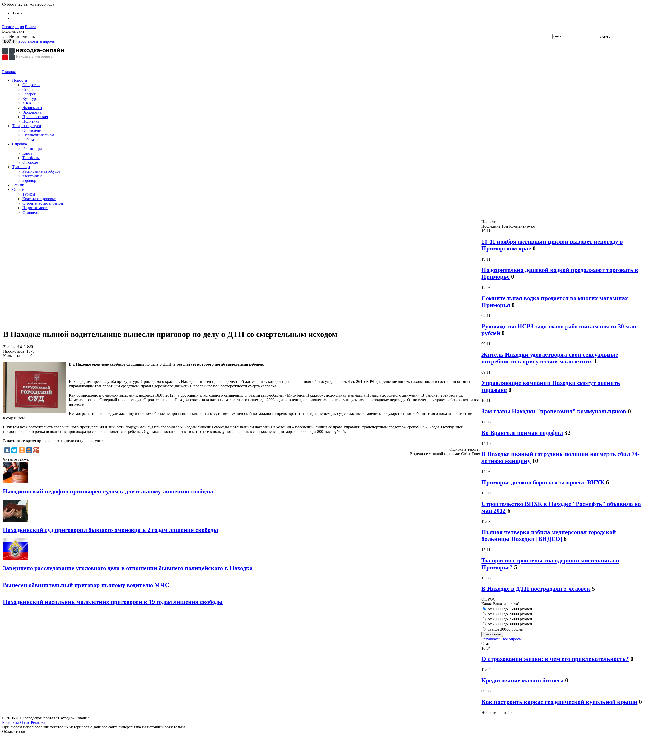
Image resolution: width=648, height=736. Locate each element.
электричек (32, 176)
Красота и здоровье (39, 199)
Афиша (18, 185)
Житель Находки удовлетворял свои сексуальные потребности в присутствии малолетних (549, 358)
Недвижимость (35, 208)
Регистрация (13, 27)
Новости (19, 80)
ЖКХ (27, 103)
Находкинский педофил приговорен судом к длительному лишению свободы (108, 491)
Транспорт (21, 167)
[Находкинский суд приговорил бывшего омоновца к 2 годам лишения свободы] (15, 520)
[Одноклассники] (22, 450)
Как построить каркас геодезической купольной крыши (559, 702)
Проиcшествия (35, 117)
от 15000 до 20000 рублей (509, 614)
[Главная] (33, 68)
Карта (27, 153)
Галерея (29, 94)
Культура (30, 98)
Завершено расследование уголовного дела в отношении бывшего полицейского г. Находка (128, 568)
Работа (28, 139)
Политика (30, 121)
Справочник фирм (38, 135)
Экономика (32, 107)
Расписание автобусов (41, 171)
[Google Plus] (36, 450)
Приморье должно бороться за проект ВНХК (542, 482)
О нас (25, 722)
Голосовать (492, 634)
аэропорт (30, 180)
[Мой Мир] (29, 450)
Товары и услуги (26, 126)
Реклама (38, 722)
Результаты (490, 639)
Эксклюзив (32, 112)
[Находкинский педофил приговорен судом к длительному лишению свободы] (15, 482)
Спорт (27, 89)
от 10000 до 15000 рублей (509, 609)
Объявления (32, 130)
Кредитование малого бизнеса (522, 680)
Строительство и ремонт (43, 203)
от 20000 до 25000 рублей (509, 619)
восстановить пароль (36, 41)
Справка (19, 144)
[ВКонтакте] (7, 450)
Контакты (10, 722)
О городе (30, 162)
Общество (31, 85)
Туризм (28, 194)
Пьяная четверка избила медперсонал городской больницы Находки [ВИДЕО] (548, 535)
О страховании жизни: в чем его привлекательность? (555, 659)
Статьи (18, 189)
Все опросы (511, 639)
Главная (9, 72)
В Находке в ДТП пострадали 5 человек (535, 588)
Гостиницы (32, 148)
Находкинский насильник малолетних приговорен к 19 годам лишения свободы (113, 602)
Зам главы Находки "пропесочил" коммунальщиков (553, 411)
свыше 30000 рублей (505, 629)
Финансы (30, 212)
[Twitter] (14, 450)
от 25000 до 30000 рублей (509, 624)
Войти (30, 27)
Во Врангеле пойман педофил (522, 432)
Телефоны (31, 158)
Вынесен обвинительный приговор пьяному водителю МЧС (86, 585)
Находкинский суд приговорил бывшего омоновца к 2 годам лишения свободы (110, 530)
